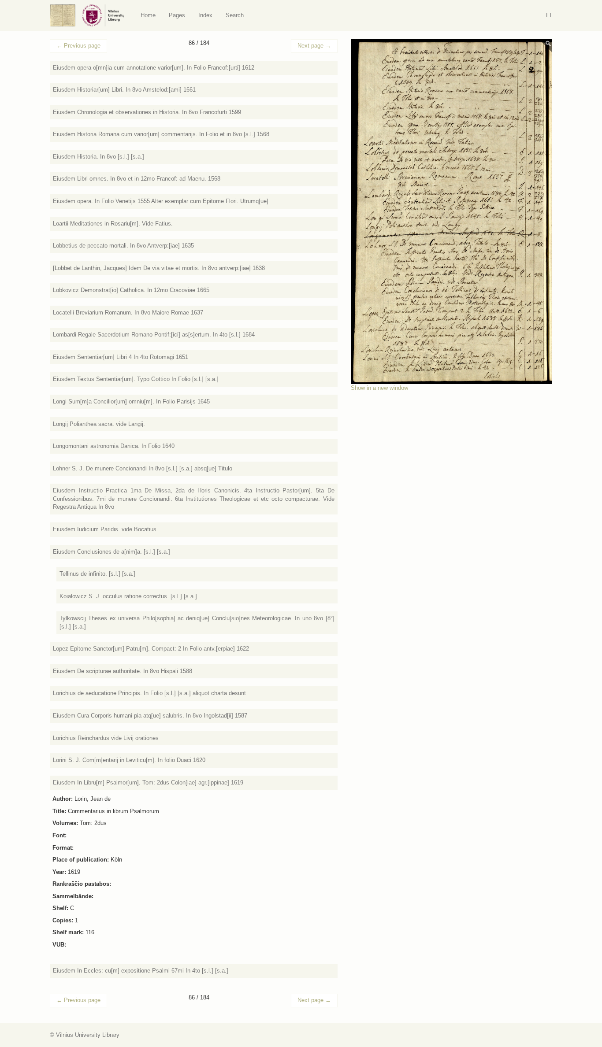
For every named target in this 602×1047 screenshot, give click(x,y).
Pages (177, 15)
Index (205, 15)
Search (235, 15)
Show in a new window (379, 388)
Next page (314, 45)
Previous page (78, 45)
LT (549, 15)
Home (148, 15)
